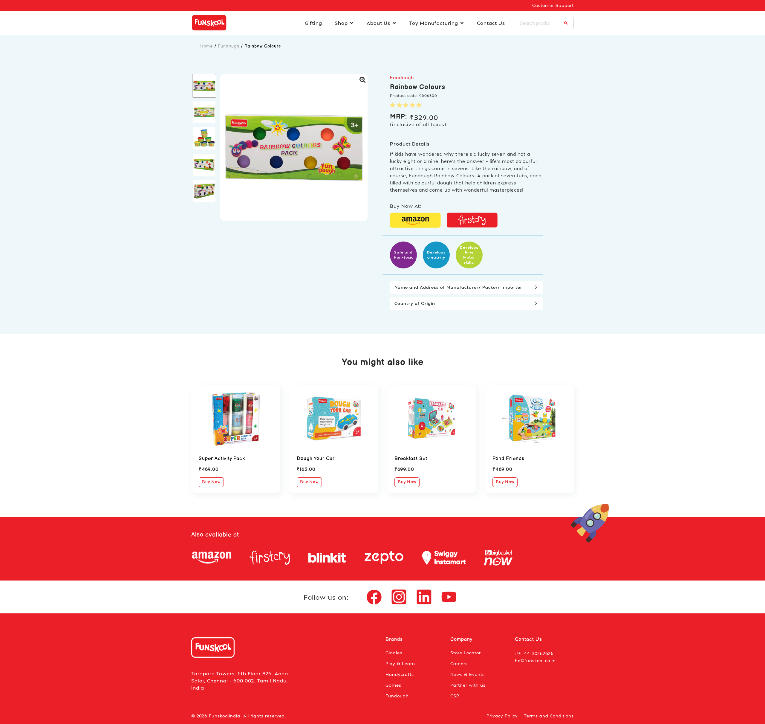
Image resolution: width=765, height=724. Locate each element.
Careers (459, 663)
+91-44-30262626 (534, 653)
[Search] (565, 23)
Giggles (393, 652)
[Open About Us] (394, 23)
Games (393, 685)
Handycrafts (399, 674)
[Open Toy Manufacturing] (462, 23)
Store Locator (465, 652)
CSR (454, 695)
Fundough (228, 46)
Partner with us (468, 685)
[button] (204, 86)
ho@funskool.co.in (535, 660)
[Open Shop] (351, 23)
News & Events (467, 674)
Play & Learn (400, 663)
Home (206, 46)
